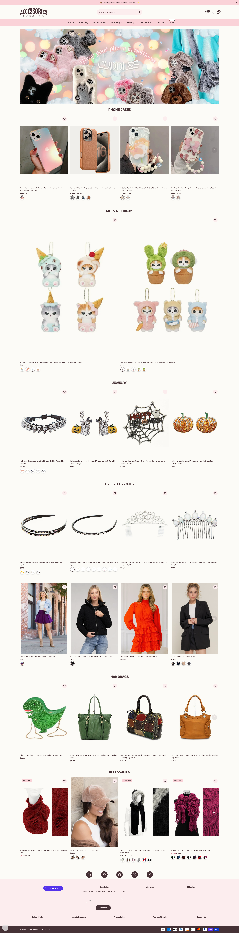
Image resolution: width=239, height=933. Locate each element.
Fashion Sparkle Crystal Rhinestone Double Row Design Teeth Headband (41, 563)
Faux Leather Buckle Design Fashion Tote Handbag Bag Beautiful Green (93, 756)
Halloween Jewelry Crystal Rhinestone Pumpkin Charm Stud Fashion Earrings (192, 462)
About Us (150, 887)
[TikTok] (150, 874)
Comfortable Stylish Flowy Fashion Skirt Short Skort (38, 656)
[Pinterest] (104, 874)
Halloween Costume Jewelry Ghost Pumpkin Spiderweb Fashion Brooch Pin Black (143, 462)
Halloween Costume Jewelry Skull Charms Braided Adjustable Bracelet (42, 462)
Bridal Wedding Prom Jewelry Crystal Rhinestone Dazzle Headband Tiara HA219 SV (144, 563)
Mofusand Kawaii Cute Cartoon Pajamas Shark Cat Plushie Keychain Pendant (147, 362)
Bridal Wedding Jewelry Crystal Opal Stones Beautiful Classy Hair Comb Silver (194, 563)
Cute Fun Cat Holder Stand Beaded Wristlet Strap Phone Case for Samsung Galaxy (144, 189)
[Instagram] (89, 874)
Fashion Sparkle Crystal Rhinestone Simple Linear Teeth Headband (94, 562)
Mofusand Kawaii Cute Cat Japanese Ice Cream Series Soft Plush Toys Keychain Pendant (51, 362)
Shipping (191, 887)
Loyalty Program (79, 917)
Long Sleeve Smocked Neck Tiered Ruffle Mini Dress (138, 656)
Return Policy (38, 917)
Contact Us (201, 917)
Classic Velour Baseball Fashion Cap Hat (84, 850)
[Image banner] (119, 66)
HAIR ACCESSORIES (119, 484)
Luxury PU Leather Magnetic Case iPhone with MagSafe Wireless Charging (93, 189)
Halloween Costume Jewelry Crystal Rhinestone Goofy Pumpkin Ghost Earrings (92, 462)
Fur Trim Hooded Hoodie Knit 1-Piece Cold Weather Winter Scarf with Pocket (143, 851)
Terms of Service (160, 917)
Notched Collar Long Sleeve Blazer (183, 656)
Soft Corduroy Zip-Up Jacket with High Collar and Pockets (91, 656)
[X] (134, 874)
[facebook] (119, 874)
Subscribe (103, 907)
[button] (64, 118)
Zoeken (139, 12)
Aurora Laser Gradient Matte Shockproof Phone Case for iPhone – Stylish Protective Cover (43, 189)
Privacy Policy (119, 917)
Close (236, 2)
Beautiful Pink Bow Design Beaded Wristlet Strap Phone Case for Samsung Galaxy (194, 189)
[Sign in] (212, 12)
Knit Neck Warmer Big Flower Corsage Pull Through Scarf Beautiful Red (43, 851)
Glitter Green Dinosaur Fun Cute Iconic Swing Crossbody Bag (41, 755)
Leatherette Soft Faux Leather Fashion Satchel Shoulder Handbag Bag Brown (194, 756)
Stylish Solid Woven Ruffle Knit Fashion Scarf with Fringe (191, 850)
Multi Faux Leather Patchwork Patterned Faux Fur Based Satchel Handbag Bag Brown (143, 756)
